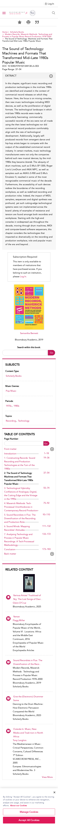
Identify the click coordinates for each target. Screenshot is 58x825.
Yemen (16, 616)
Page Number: (11, 438)
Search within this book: (29, 347)
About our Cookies (18, 805)
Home (4, 32)
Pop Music (11, 391)
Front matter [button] (10, 449)
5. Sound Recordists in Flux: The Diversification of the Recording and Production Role (20, 518)
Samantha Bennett (29, 333)
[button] (28, 22)
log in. (23, 276)
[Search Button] (53, 12)
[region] (29, 806)
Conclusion (9, 549)
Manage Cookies (29, 811)
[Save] (20, 22)
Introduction (10, 453)
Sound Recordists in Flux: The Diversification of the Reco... (27, 662)
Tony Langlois (19, 740)
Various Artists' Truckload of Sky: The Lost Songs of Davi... (27, 597)
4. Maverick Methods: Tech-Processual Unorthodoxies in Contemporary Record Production (21, 507)
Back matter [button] (10, 553)
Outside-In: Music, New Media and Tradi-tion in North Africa (28, 733)
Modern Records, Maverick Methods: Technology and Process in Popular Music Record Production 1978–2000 (27, 35)
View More (47, 777)
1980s (16, 405)
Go (51, 352)
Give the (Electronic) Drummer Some (28, 698)
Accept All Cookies (29, 820)
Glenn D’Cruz (19, 602)
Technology (23, 420)
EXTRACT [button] (11, 75)
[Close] (54, 792)
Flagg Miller (19, 620)
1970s (8, 405)
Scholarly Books (17, 32)
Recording (11, 420)
